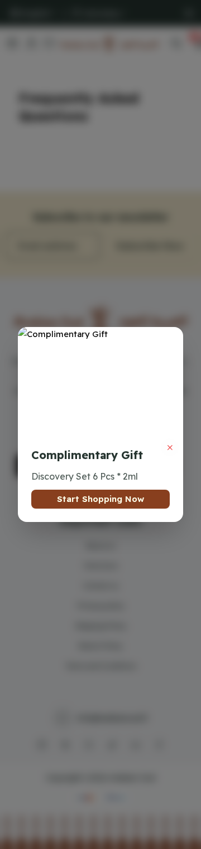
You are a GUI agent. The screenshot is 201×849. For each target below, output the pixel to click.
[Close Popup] (170, 447)
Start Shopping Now (100, 499)
